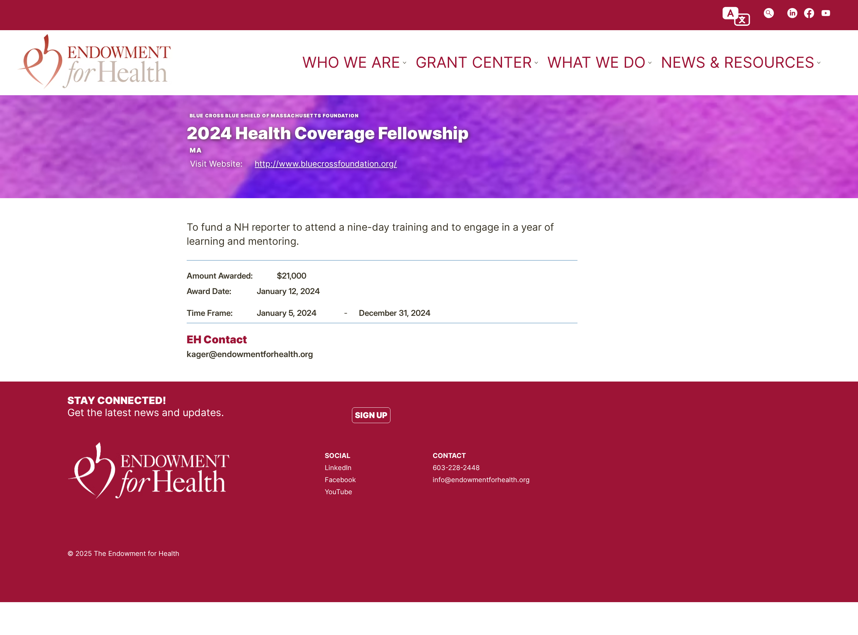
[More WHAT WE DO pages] (650, 62)
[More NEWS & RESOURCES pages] (818, 62)
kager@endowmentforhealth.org (250, 354)
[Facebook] (809, 13)
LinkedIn (338, 468)
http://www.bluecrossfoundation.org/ (326, 164)
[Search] (769, 13)
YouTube (338, 492)
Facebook (340, 480)
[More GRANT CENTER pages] (536, 62)
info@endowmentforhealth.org (481, 480)
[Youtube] (826, 13)
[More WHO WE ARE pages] (404, 62)
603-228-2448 (456, 468)
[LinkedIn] (792, 13)
